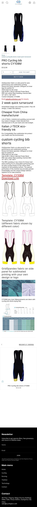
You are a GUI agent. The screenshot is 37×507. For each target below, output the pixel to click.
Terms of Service (11, 460)
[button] (7, 2)
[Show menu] (3, 2)
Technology (5, 483)
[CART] (34, 2)
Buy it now (18, 77)
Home (3, 55)
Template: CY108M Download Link (13, 177)
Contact (4, 487)
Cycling (4, 473)
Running (4, 476)
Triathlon (4, 480)
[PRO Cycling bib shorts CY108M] (18, 366)
